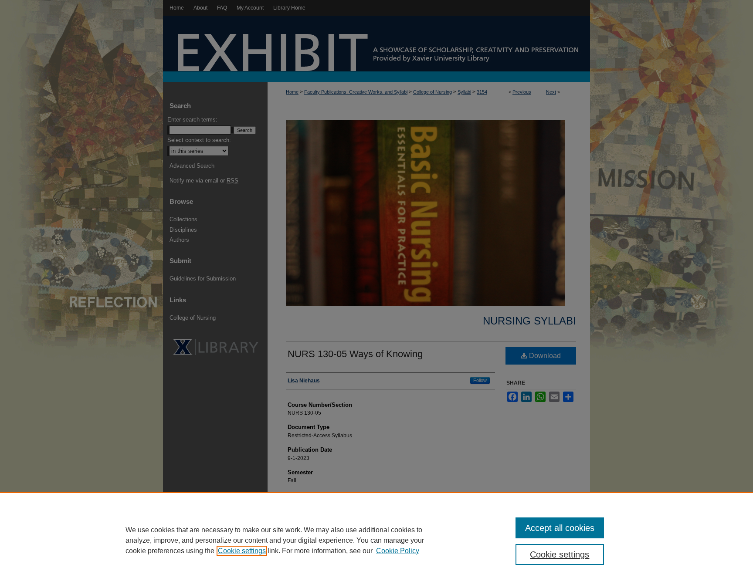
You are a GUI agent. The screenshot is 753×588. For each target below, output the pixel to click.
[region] (376, 540)
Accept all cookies (559, 528)
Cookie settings (242, 550)
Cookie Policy (397, 550)
